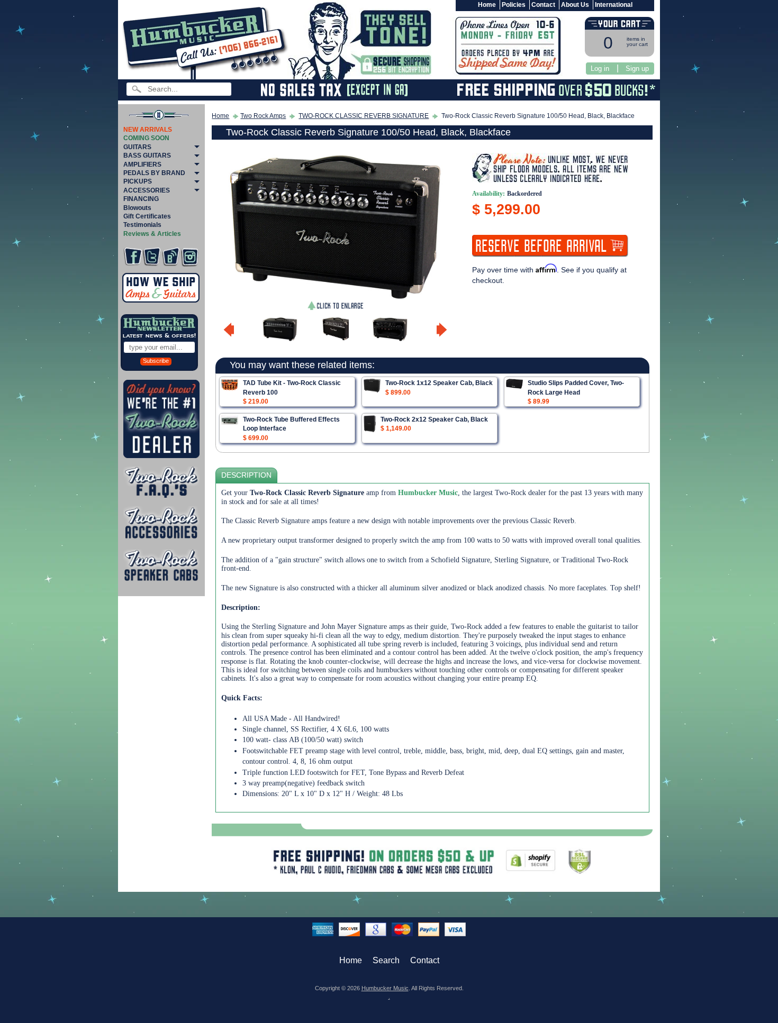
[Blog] (170, 257)
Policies (514, 4)
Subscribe (156, 361)
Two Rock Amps (263, 116)
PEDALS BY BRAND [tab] (154, 173)
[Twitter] (151, 257)
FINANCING (141, 199)
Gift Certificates (147, 216)
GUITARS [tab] (137, 147)
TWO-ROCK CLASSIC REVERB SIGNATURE (363, 116)
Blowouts (137, 208)
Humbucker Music (385, 988)
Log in (600, 68)
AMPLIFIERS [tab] (142, 164)
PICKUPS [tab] (137, 181)
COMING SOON (146, 138)
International (613, 4)
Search (386, 960)
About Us (575, 4)
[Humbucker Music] (206, 41)
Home (487, 4)
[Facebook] (132, 257)
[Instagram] (189, 257)
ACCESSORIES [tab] (146, 190)
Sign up (637, 68)
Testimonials (142, 225)
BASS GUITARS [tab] (147, 155)
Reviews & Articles (152, 234)
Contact (543, 4)
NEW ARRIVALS (147, 129)
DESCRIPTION (246, 475)
